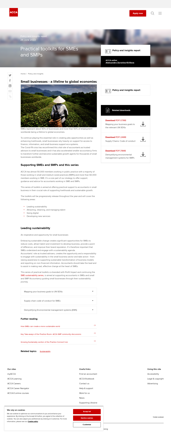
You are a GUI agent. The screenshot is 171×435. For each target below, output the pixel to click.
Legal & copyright (155, 378)
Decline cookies (87, 418)
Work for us (84, 393)
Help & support (86, 388)
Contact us (84, 383)
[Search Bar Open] (152, 13)
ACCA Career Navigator (18, 388)
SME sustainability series (32, 275)
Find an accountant (88, 374)
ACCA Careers (14, 383)
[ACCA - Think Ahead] (158, 417)
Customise (87, 425)
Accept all (87, 411)
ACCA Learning (14, 378)
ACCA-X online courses (18, 393)
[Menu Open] (160, 13)
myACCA (11, 374)
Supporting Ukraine (88, 402)
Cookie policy (33, 421)
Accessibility (153, 374)
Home (23, 74)
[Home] (13, 16)
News (81, 398)
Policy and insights (35, 74)
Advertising (152, 383)
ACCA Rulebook (86, 378)
